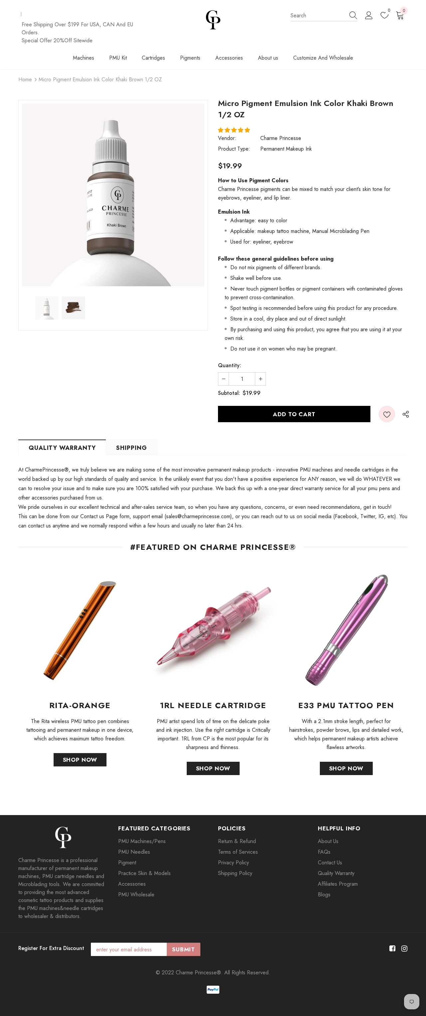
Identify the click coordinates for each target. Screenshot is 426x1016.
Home (25, 79)
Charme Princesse (280, 138)
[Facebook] (391, 949)
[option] (113, 195)
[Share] (404, 414)
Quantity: (229, 365)
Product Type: (234, 149)
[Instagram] (403, 949)
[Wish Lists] (387, 414)
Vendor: (227, 138)
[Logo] (213, 20)
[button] (235, 130)
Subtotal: (229, 393)
